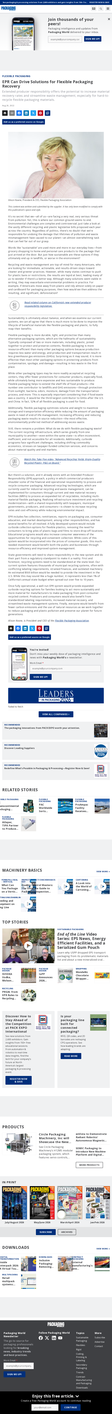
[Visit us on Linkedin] (54, 1337)
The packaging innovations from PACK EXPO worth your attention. (42, 728)
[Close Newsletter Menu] (109, 19)
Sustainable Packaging (70, 929)
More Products (89, 1164)
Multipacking (10, 1274)
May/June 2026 (42, 1222)
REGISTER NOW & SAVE (18, 1080)
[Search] (101, 8)
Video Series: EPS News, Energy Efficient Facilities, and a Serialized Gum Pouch (81, 941)
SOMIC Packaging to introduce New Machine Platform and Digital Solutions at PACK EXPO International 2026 (91, 1152)
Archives (67, 1232)
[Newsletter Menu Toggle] (93, 8)
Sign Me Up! (93, 38)
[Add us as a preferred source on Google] (47, 113)
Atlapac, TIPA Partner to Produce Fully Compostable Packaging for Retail (10, 825)
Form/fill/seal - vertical (10, 880)
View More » (103, 871)
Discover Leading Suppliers (19, 748)
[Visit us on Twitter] (47, 1337)
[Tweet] (33, 113)
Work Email (37, 663)
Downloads (45, 1257)
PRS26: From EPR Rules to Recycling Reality (10, 995)
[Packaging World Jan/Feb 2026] (97, 1202)
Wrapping (81, 968)
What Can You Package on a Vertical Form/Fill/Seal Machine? (10, 888)
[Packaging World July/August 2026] (14, 1202)
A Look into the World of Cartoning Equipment (84, 886)
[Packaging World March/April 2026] (69, 1202)
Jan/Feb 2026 (97, 1222)
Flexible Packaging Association (72, 620)
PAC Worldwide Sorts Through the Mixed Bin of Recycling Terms (47, 808)
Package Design (7, 969)
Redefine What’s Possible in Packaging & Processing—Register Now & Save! (47, 768)
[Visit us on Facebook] (41, 1337)
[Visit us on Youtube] (60, 1337)
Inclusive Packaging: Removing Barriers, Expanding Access (46, 1264)
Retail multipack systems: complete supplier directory (8, 1281)
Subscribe (46, 1232)
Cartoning (82, 879)
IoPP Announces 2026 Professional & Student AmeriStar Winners (47, 977)
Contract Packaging (78, 1258)
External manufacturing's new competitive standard (82, 1266)
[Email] (12, 113)
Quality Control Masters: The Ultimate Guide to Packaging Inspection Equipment (37, 888)
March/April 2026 (69, 1222)
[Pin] (40, 113)
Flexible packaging (16, 76)
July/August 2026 (14, 1222)
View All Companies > (56, 714)
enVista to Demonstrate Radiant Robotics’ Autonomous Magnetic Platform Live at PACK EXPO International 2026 (91, 1137)
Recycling (7, 988)
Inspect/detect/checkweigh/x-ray (39, 880)
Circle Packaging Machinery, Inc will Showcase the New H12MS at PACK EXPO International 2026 (55, 1138)
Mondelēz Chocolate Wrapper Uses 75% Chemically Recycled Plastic (82, 975)
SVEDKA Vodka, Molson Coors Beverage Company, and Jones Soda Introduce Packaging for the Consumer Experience (9, 977)
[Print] (5, 113)
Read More (71, 1056)
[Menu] (108, 8)
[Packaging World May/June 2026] (42, 1202)
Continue (70, 1407)
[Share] (19, 113)
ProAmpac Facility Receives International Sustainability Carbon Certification (83, 808)
